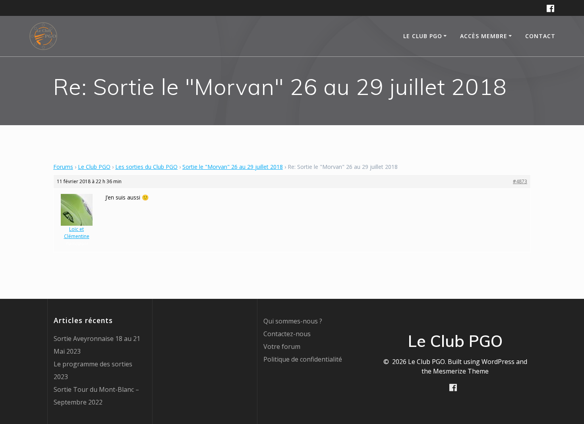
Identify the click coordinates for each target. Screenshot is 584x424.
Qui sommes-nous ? (292, 321)
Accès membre (483, 36)
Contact (540, 36)
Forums (63, 166)
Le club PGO (422, 36)
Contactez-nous (287, 333)
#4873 (520, 181)
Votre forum (281, 346)
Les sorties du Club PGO (146, 166)
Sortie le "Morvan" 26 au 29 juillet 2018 (232, 166)
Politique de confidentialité (302, 359)
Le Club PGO (94, 166)
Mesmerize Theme (461, 371)
